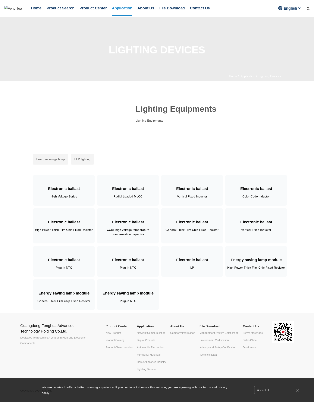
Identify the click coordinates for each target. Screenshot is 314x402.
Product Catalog (115, 340)
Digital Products (146, 340)
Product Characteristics (119, 347)
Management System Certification (219, 332)
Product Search (60, 8)
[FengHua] (13, 8)
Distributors (249, 347)
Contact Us (200, 8)
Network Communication (151, 332)
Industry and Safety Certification (218, 347)
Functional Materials (148, 354)
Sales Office (250, 340)
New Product (113, 332)
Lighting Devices (146, 369)
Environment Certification (214, 340)
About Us (145, 8)
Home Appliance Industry (151, 362)
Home (36, 8)
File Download (172, 8)
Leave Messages (253, 332)
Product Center (93, 8)
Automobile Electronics (150, 347)
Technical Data (208, 354)
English (288, 8)
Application (122, 8)
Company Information (182, 332)
